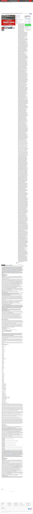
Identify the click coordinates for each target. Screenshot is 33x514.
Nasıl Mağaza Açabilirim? (16, 505)
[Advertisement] (16, 8)
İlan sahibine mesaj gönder (27, 26)
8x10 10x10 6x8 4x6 (6, 461)
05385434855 (10, 271)
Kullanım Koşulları (9, 505)
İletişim (2, 505)
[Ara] (18, 0)
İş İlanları (5, 2)
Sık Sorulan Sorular (22, 505)
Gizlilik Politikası (27, 505)
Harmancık (19, 15)
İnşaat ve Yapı (7, 2)
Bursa (16, 15)
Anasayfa (2, 2)
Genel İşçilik (10, 2)
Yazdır (28, 13)
